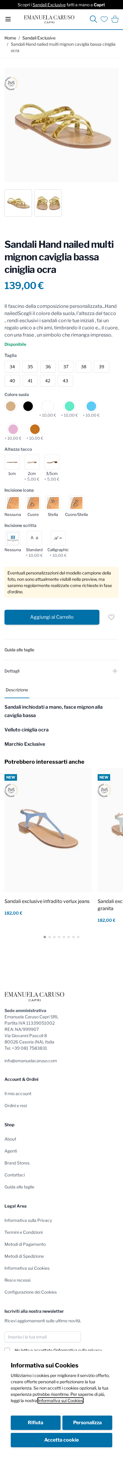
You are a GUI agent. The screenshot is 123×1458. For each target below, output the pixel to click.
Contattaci (14, 1174)
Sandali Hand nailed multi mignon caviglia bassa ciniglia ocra (63, 47)
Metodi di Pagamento (25, 1244)
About (10, 1138)
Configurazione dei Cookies (30, 1292)
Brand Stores (17, 1162)
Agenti (10, 1150)
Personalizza (87, 1422)
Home (10, 37)
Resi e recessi (17, 1280)
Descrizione (17, 689)
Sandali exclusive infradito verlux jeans (47, 901)
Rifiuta (35, 1422)
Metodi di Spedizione (24, 1256)
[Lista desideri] (104, 19)
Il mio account (17, 1093)
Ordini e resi (15, 1105)
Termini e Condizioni (23, 1232)
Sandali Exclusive (49, 4)
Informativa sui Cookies (60, 1400)
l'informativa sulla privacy (77, 1350)
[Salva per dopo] (111, 617)
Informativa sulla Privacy (28, 1220)
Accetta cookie (61, 1440)
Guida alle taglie (19, 1186)
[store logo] (49, 19)
